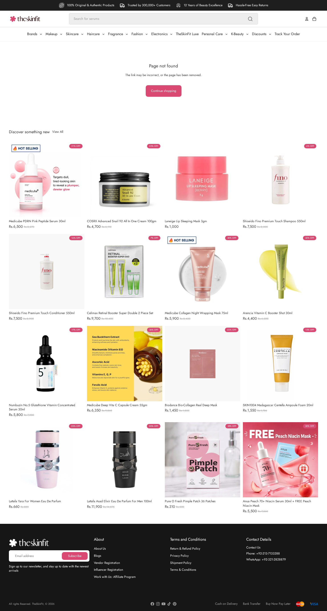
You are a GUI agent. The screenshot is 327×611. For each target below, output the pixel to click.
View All (57, 132)
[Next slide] (155, 180)
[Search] (250, 19)
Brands (32, 33)
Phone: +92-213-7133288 (263, 553)
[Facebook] (152, 604)
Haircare (93, 33)
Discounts (259, 33)
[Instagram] (158, 604)
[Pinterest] (174, 604)
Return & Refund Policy (185, 548)
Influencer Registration (108, 569)
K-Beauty (237, 33)
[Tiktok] (169, 604)
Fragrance (115, 33)
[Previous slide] (93, 180)
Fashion (137, 33)
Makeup (51, 33)
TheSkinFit (37, 604)
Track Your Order (287, 33)
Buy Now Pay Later (278, 604)
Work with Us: (115, 577)
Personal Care (212, 33)
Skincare (72, 33)
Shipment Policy (180, 562)
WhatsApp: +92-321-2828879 (266, 559)
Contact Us (253, 547)
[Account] (307, 19)
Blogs (97, 555)
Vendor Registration (107, 562)
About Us (100, 548)
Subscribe (74, 556)
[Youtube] (163, 604)
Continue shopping (163, 91)
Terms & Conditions (183, 569)
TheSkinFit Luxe (187, 33)
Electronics (159, 33)
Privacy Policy (179, 555)
